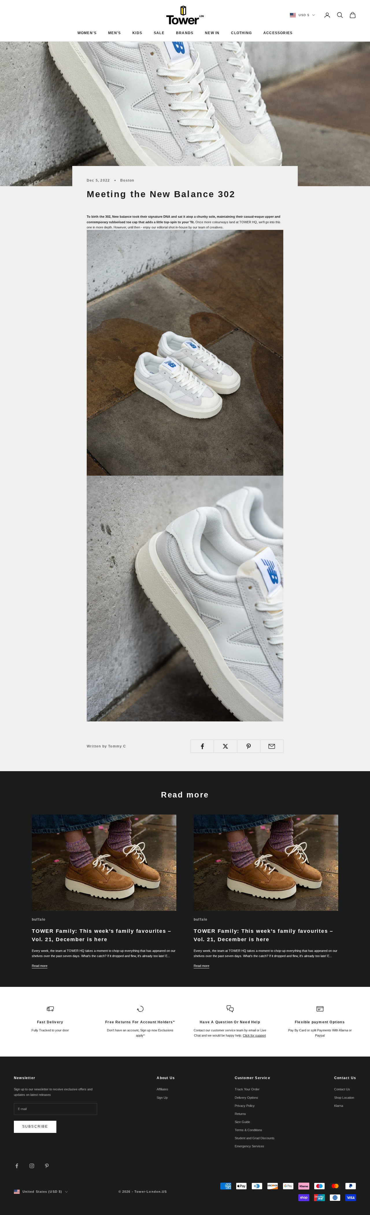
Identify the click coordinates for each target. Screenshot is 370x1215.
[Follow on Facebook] (17, 1166)
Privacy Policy (245, 1105)
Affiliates (162, 1089)
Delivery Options (246, 1097)
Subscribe (35, 1126)
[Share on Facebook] (202, 746)
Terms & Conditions (248, 1130)
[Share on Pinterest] (248, 746)
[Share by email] (271, 746)
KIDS (137, 33)
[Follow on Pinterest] (47, 1166)
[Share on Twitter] (225, 746)
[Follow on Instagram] (32, 1166)
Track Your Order (247, 1089)
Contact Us (342, 1089)
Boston (127, 180)
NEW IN (212, 33)
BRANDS (184, 33)
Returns (240, 1114)
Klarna (338, 1105)
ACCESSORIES (278, 33)
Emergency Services (249, 1146)
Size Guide (242, 1122)
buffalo (38, 919)
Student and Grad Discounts (255, 1138)
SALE (159, 33)
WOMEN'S (87, 33)
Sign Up (162, 1097)
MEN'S (114, 33)
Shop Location (344, 1097)
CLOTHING (241, 33)
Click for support (254, 1035)
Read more (39, 965)
